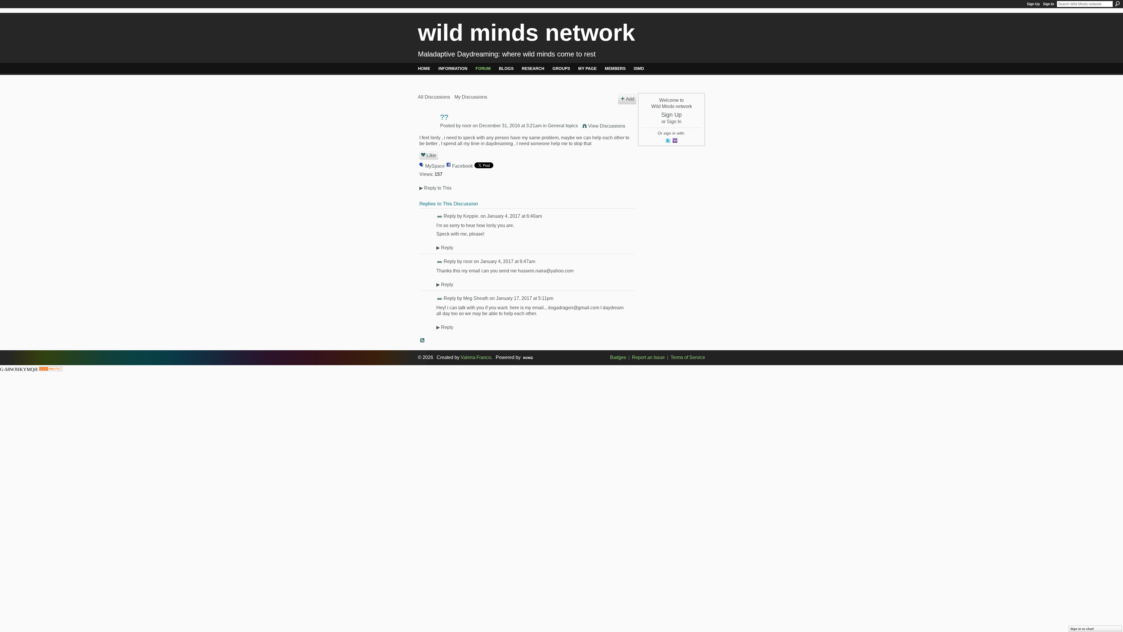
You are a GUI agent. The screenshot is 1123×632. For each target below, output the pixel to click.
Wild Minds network (526, 33)
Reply (444, 247)
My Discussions (470, 97)
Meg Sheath (475, 298)
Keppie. (471, 216)
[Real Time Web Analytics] (50, 369)
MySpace (435, 166)
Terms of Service (688, 357)
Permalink (439, 216)
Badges (618, 357)
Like (431, 155)
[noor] (427, 128)
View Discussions (606, 125)
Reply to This (435, 188)
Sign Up (1033, 4)
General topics (563, 125)
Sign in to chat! (1082, 629)
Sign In (1048, 4)
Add (630, 99)
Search (1117, 3)
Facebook (462, 166)
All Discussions (434, 97)
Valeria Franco (476, 357)
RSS (422, 340)
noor (466, 125)
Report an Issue (648, 357)
